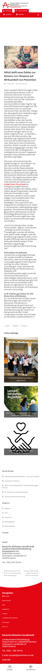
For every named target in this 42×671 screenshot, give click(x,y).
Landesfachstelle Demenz (10, 618)
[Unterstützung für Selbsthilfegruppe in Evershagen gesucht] (21, 438)
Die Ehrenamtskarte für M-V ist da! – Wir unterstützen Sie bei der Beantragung (11, 573)
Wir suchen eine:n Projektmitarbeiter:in (16, 492)
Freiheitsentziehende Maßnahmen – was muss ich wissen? (22, 476)
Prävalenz (24, 326)
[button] (38, 15)
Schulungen (5, 622)
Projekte (4, 613)
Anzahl (7, 326)
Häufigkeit (15, 326)
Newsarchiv (8, 517)
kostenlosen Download (15, 184)
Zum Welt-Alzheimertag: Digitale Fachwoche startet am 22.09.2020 (30, 573)
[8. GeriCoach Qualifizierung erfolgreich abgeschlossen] (21, 360)
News (6, 513)
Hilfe (3, 605)
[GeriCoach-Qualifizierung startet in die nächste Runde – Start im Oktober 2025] (21, 402)
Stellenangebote (10, 522)
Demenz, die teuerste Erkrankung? (15, 497)
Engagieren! (5, 609)
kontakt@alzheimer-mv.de (21, 655)
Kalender (6, 659)
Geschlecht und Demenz (12, 481)
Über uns (5, 627)
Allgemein (8, 508)
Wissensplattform (10, 526)
